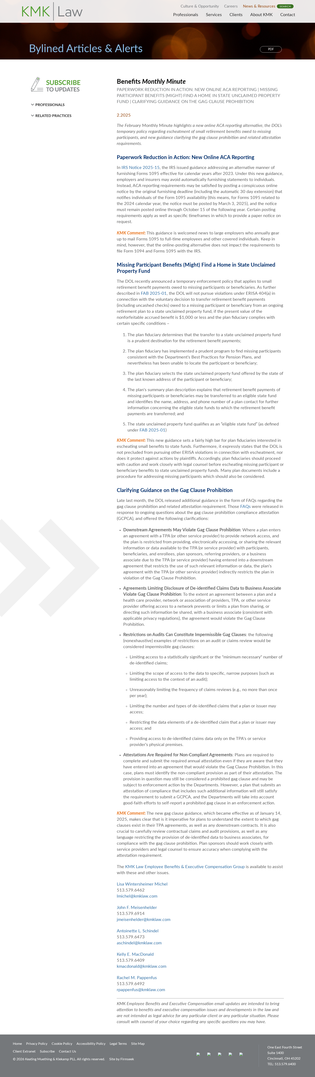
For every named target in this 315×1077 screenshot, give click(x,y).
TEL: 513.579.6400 (281, 1064)
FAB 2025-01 (154, 293)
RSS (242, 1055)
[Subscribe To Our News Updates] (66, 84)
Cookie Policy (62, 1043)
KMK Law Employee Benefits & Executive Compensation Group (185, 867)
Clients (236, 15)
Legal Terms (118, 1043)
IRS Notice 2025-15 (141, 168)
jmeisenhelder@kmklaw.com (143, 920)
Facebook (210, 1055)
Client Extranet (24, 1051)
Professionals (185, 15)
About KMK (261, 15)
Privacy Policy (36, 1043)
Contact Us (67, 1051)
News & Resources (259, 6)
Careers (231, 6)
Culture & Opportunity (200, 6)
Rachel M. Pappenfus (137, 978)
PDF (271, 49)
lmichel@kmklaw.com (137, 896)
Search (285, 6)
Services (214, 15)
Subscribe (47, 1051)
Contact (287, 15)
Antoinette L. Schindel (138, 931)
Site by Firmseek (121, 1059)
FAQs (245, 506)
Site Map (138, 1043)
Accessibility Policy (90, 1043)
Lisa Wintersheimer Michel (142, 884)
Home (17, 1043)
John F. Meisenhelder (137, 907)
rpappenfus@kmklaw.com (141, 990)
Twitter (231, 1055)
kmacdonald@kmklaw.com (141, 966)
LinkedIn (220, 1055)
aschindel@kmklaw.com (139, 943)
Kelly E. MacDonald (135, 954)
